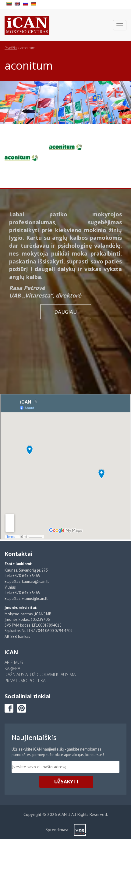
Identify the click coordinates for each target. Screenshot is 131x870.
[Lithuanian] (9, 3)
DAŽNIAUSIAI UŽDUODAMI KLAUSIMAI (40, 674)
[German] (34, 3)
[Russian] (26, 3)
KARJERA (12, 668)
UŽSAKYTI (66, 781)
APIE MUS (14, 662)
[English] (17, 3)
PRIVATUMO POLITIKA (25, 680)
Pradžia (11, 47)
